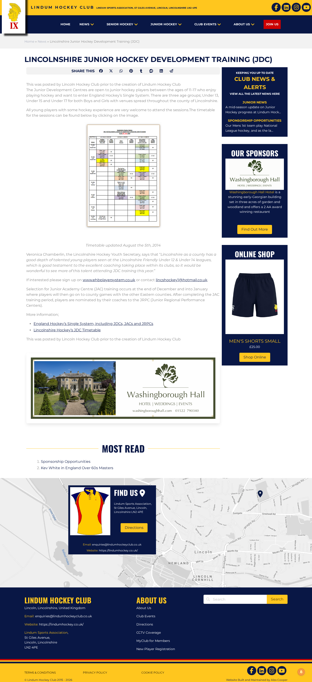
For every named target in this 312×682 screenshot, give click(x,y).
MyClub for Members (153, 641)
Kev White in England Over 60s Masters (77, 468)
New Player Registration (155, 649)
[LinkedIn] (286, 7)
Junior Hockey (164, 24)
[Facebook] (276, 7)
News (84, 24)
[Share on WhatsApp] (121, 71)
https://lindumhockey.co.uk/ (118, 550)
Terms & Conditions (40, 672)
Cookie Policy (152, 672)
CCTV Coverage (148, 633)
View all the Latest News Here (255, 93)
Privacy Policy (95, 672)
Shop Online (254, 357)
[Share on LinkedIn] (162, 71)
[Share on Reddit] (152, 71)
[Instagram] (296, 7)
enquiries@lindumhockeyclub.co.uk (116, 544)
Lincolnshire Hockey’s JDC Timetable (67, 330)
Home (65, 24)
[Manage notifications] (301, 672)
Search (277, 599)
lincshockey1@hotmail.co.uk (181, 280)
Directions (134, 527)
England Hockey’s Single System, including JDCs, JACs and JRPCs (93, 324)
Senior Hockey (120, 24)
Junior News (255, 102)
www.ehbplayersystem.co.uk (109, 280)
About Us (242, 24)
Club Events (205, 24)
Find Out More (254, 229)
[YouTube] (306, 7)
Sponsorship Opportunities (65, 461)
